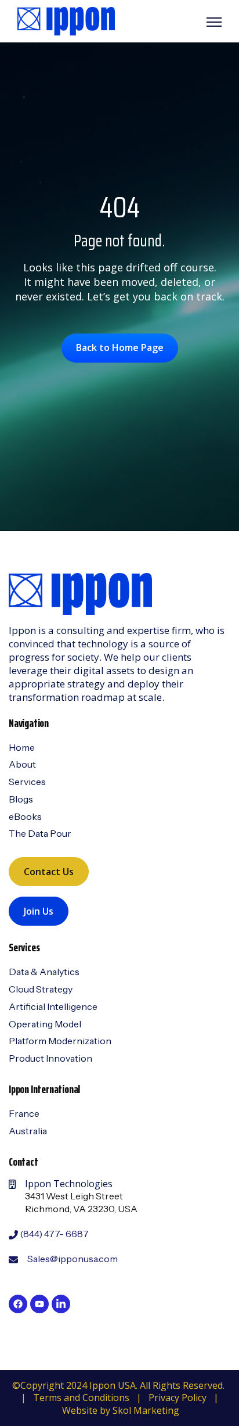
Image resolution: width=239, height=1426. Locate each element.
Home (22, 747)
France (24, 1113)
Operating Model (45, 1024)
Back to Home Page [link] (120, 347)
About (22, 764)
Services (27, 781)
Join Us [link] (38, 911)
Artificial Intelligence (53, 1006)
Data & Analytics (44, 971)
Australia (28, 1131)
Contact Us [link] (49, 871)
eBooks (25, 816)
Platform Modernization (60, 1041)
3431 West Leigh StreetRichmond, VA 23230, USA (81, 1202)
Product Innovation (50, 1058)
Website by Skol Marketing (120, 1410)
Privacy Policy (178, 1397)
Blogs (21, 799)
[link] (66, 20)
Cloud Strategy (41, 989)
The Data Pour (40, 833)
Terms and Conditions (81, 1397)
